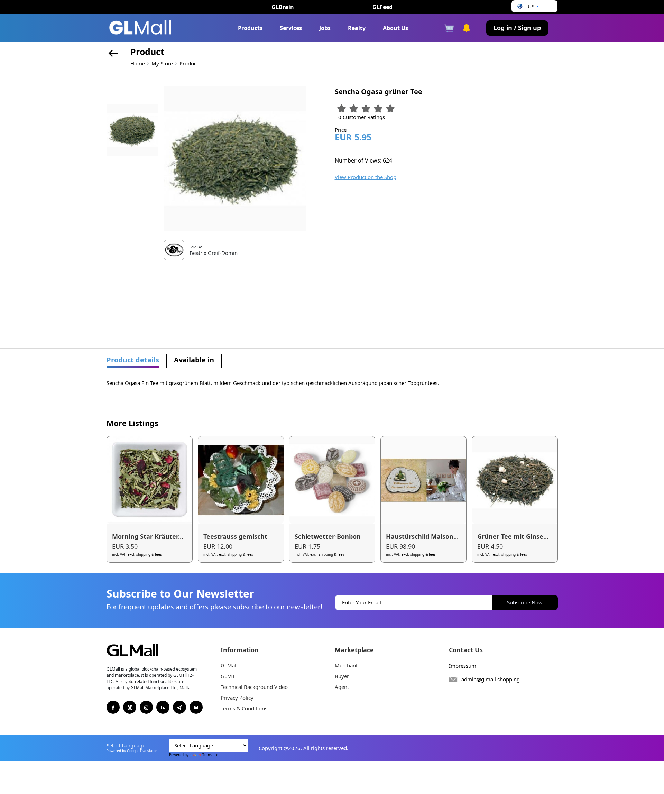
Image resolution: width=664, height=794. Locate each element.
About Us (395, 28)
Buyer (342, 676)
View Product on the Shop (365, 177)
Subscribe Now (525, 602)
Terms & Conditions (244, 708)
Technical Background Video (254, 686)
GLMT (228, 676)
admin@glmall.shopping (490, 679)
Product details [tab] (133, 359)
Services (291, 28)
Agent (342, 686)
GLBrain (282, 7)
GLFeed (382, 7)
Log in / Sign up (517, 28)
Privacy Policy (237, 697)
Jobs (325, 28)
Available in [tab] (194, 359)
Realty (357, 28)
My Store (162, 63)
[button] (527, 6)
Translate (210, 754)
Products (250, 28)
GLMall (229, 665)
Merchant (346, 665)
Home (137, 63)
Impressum (462, 665)
